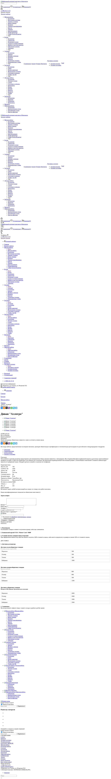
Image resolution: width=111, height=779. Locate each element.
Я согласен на (17, 517)
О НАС (3, 737)
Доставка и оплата (13, 367)
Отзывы (3, 759)
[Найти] (1, 5)
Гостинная (4, 749)
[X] (7, 408)
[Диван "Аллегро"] (10, 418)
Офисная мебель (12, 350)
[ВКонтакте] (2, 408)
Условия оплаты (5, 741)
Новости (3, 738)
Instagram (9, 390)
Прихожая (11, 338)
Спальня (10, 288)
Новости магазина (8, 704)
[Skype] (14, 408)
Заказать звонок (5, 238)
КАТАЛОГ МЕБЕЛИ (7, 743)
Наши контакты (5, 760)
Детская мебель (12, 317)
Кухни (9, 272)
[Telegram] (16, 408)
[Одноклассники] (4, 408)
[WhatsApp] (11, 408)
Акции (3, 757)
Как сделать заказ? (6, 762)
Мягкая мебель (12, 250)
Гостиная (10, 303)
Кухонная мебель (6, 746)
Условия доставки (6, 740)
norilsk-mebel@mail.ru (8, 387)
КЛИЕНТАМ (5, 755)
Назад (9, 249)
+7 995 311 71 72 (5, 10)
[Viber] (9, 408)
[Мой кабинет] (2, 9)
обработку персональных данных (21, 517)
